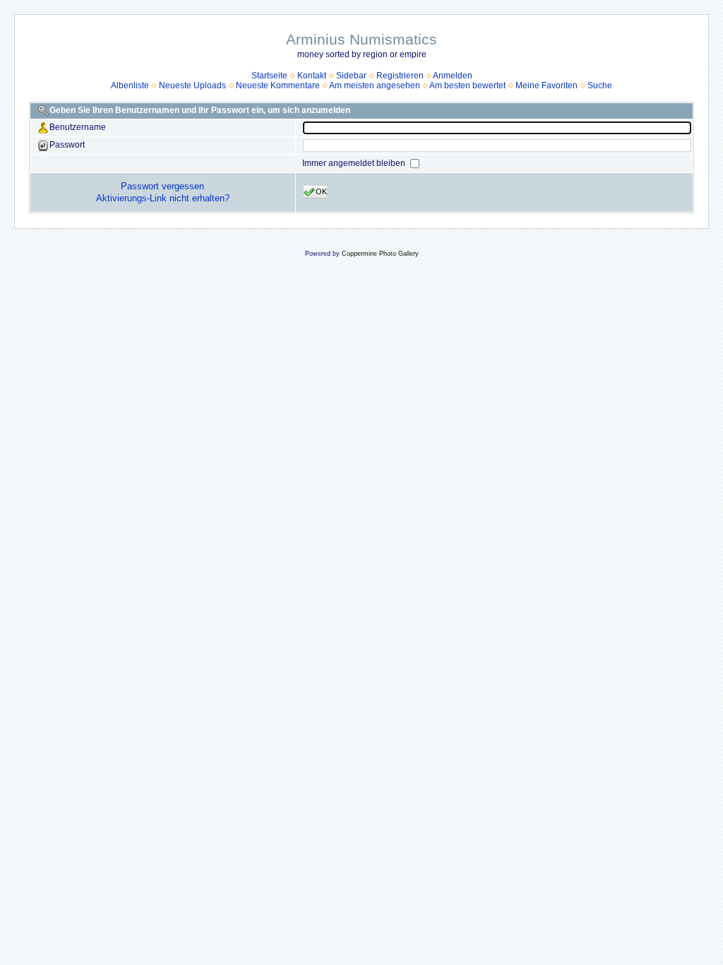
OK (321, 191)
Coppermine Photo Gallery (380, 253)
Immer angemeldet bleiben (354, 163)
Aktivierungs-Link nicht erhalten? (162, 198)
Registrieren (400, 76)
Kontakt (311, 76)
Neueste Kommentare (278, 85)
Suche (599, 85)
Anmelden (452, 76)
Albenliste (130, 85)
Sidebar (351, 76)
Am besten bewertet (467, 85)
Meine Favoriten (546, 85)
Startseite (269, 76)
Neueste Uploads (192, 85)
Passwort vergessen (162, 186)
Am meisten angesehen (374, 85)
